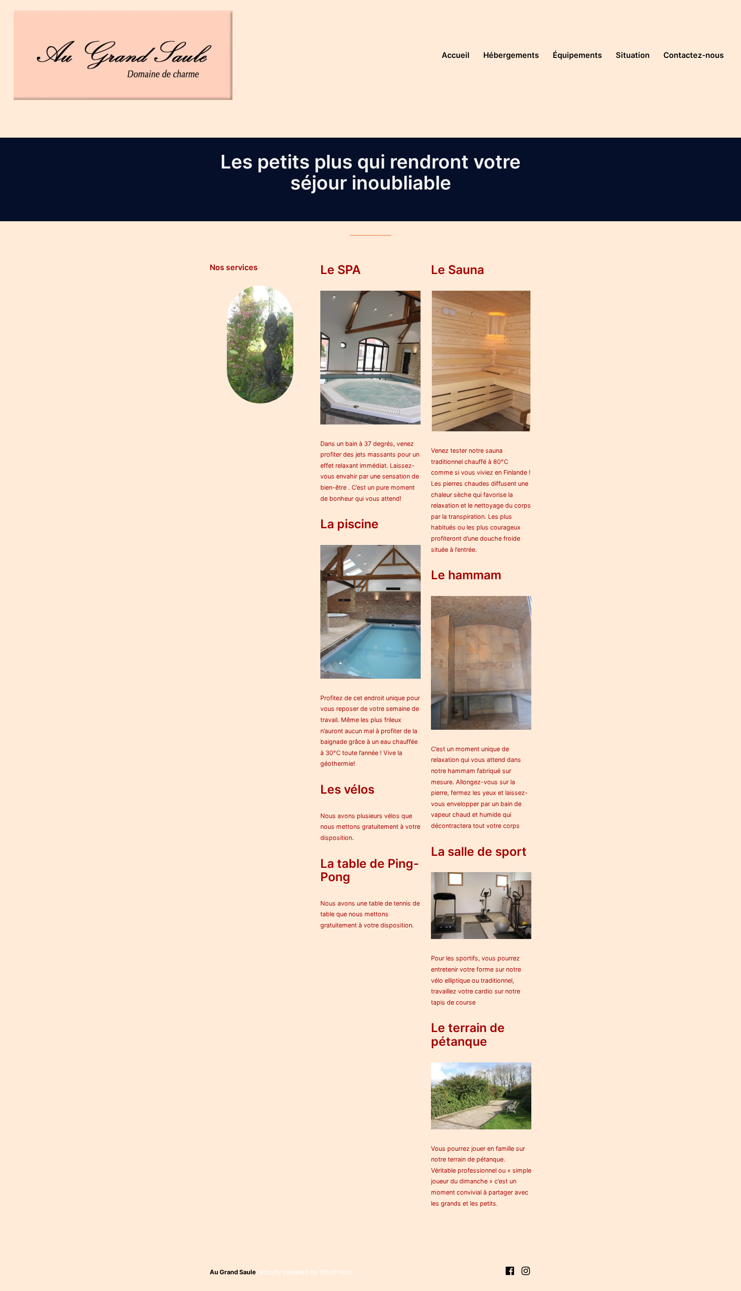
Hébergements (511, 55)
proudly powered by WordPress (305, 1272)
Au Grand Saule (233, 1272)
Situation (633, 55)
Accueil (456, 55)
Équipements (577, 55)
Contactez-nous (693, 55)
